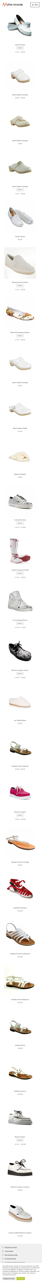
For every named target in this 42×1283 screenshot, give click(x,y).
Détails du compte (11, 1247)
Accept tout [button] (21, 1278)
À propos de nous (10, 1258)
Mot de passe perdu (11, 1255)
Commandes (9, 1251)
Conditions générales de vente (15, 1262)
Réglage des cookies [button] (9, 1278)
